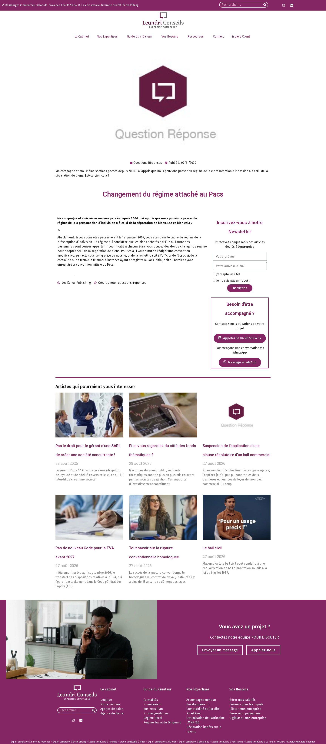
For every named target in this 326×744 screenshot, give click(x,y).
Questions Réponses (147, 162)
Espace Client (240, 36)
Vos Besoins (169, 36)
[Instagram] (283, 5)
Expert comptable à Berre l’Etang (69, 741)
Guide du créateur (139, 36)
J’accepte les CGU (228, 274)
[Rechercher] (265, 4)
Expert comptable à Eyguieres (194, 741)
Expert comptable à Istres (132, 741)
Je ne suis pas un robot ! (233, 280)
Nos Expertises (107, 36)
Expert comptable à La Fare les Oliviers (265, 741)
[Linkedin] (291, 5)
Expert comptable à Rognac (301, 741)
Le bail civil (212, 548)
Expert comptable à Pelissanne (227, 741)
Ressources (196, 36)
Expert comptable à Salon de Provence (30, 741)
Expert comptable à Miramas (102, 741)
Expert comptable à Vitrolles (162, 741)
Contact (218, 36)
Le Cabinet (81, 36)
